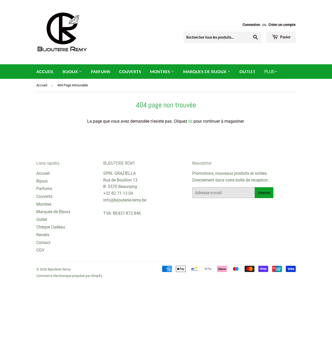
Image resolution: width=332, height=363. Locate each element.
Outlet (247, 71)
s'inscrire (264, 193)
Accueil (45, 71)
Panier (284, 37)
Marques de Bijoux (205, 71)
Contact (43, 242)
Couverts (130, 71)
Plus (269, 71)
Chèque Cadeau (50, 227)
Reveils (42, 234)
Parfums (100, 71)
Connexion (251, 25)
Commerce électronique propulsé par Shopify (69, 276)
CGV (40, 250)
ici (190, 121)
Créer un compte (282, 25)
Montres (160, 71)
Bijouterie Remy (59, 269)
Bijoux (71, 71)
